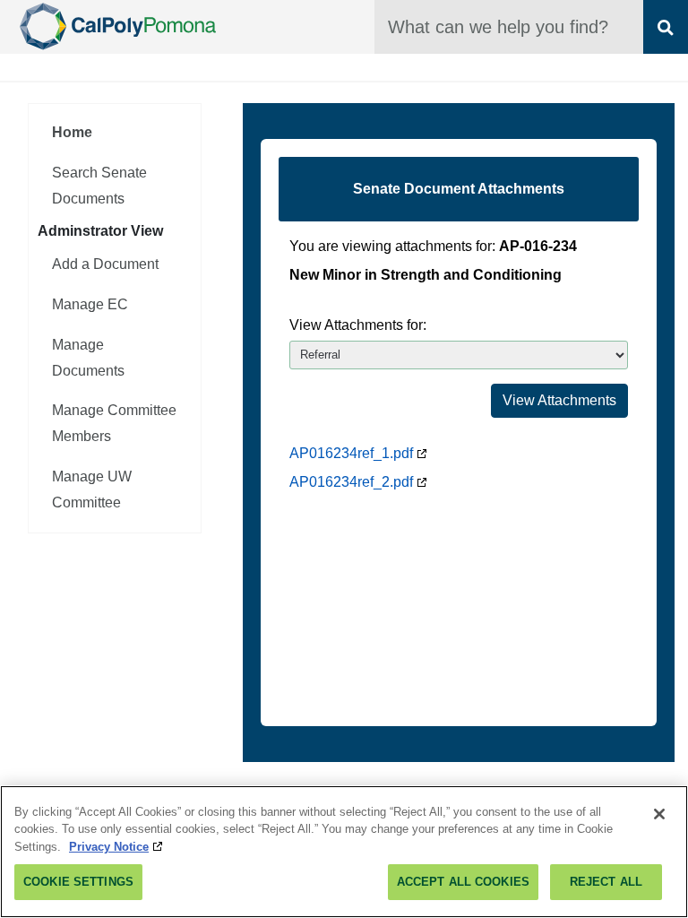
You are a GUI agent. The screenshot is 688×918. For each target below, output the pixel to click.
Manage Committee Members (114, 423)
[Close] (659, 814)
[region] (344, 851)
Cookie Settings (78, 881)
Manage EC (90, 304)
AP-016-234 (538, 246)
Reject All (606, 881)
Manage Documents (88, 357)
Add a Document (105, 264)
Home (72, 132)
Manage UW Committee (92, 489)
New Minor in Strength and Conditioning (425, 274)
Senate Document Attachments (458, 188)
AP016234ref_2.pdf (351, 481)
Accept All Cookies (463, 881)
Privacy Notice (109, 846)
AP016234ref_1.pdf (351, 453)
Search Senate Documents (99, 185)
